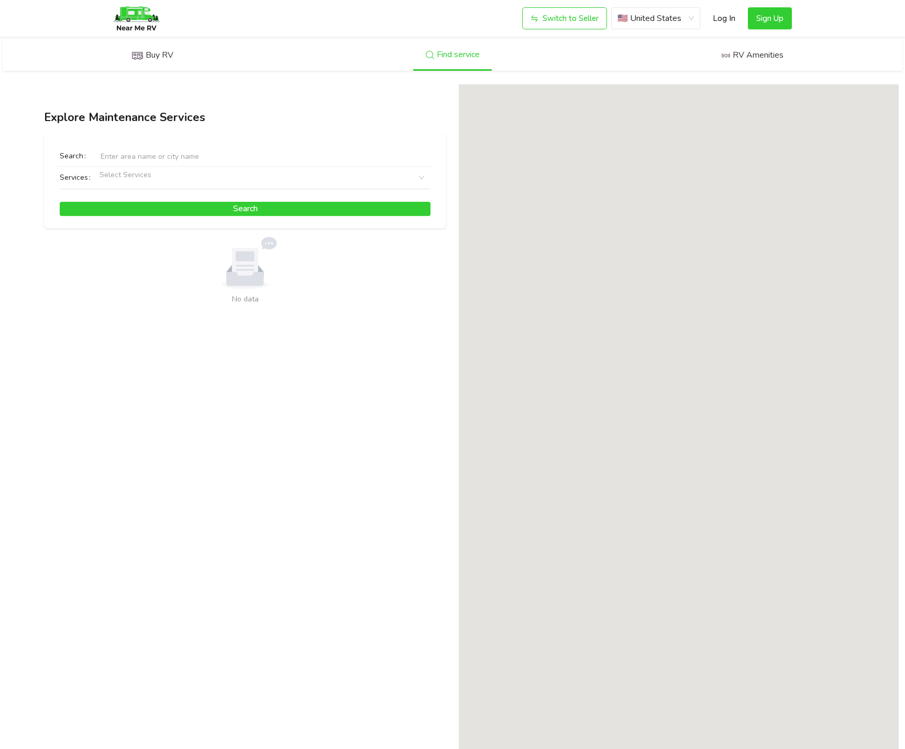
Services (74, 177)
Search (71, 156)
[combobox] (104, 177)
